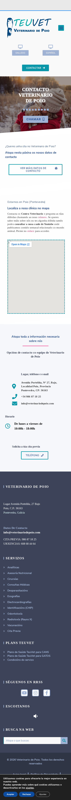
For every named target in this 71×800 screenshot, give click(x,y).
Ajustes (42, 794)
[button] (61, 28)
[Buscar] (64, 740)
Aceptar (10, 794)
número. (42, 217)
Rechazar (26, 794)
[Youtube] (24, 692)
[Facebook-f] (46, 692)
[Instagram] (35, 692)
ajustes (30, 787)
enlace (30, 231)
